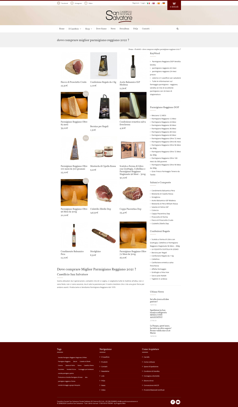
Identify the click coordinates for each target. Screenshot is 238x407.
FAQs (135, 29)
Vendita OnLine (71, 369)
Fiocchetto (61, 369)
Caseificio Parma (88, 365)
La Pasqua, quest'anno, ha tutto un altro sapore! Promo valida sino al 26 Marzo (161, 329)
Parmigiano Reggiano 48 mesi (164, 132)
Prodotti (138, 49)
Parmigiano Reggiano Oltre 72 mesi (166, 138)
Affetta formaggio (159, 269)
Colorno (60, 365)
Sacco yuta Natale (159, 275)
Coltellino (155, 259)
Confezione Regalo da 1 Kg (163, 256)
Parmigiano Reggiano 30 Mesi (164, 125)
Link (102, 376)
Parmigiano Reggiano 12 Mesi (164, 118)
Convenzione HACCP (151, 385)
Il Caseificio (74, 29)
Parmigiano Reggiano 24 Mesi (164, 122)
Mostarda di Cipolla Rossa (162, 194)
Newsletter (105, 371)
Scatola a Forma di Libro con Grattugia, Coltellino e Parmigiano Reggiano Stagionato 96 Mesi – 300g (165, 242)
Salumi (75, 361)
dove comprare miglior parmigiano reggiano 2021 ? (162, 49)
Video (90, 3)
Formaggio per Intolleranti (86, 369)
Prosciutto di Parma (160, 217)
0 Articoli (174, 7)
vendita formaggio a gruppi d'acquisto (69, 385)
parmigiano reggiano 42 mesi (164, 68)
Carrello (146, 357)
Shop (87, 29)
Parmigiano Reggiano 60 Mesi (164, 135)
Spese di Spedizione (151, 366)
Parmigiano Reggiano (64, 361)
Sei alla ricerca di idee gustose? (159, 300)
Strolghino (156, 197)
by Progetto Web (119, 403)
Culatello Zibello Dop (160, 223)
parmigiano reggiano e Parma (66, 381)
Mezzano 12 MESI (159, 115)
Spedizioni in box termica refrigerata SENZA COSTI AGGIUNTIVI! (158, 314)
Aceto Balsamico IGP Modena (164, 200)
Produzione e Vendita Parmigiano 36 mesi (70, 377)
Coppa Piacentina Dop (161, 213)
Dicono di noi (148, 381)
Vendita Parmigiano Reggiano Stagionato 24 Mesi (72, 357)
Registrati (136, 3)
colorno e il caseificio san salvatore (166, 78)
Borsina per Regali (159, 252)
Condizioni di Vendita (151, 371)
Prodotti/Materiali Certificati (154, 390)
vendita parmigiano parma (66, 373)
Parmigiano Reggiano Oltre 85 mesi (166, 141)
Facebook (64, 3)
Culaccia (155, 210)
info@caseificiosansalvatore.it (127, 401)
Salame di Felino (70, 365)
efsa (86, 377)
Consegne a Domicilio (152, 376)
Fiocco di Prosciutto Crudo (162, 220)
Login (143, 3)
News (113, 29)
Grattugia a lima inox (160, 272)
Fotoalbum (124, 29)
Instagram (78, 3)
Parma (79, 365)
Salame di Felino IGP (160, 207)
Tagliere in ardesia (159, 279)
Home (61, 29)
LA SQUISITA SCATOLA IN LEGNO (165, 249)
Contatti (145, 29)
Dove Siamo (101, 29)
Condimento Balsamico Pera (163, 190)
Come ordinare (149, 362)
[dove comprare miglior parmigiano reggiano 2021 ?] (119, 22)
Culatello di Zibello (85, 361)
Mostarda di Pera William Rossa (165, 204)
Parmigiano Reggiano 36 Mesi (164, 128)
